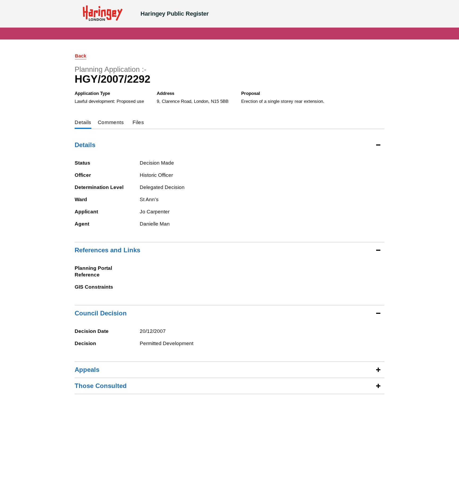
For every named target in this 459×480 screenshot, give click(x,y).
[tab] (83, 123)
